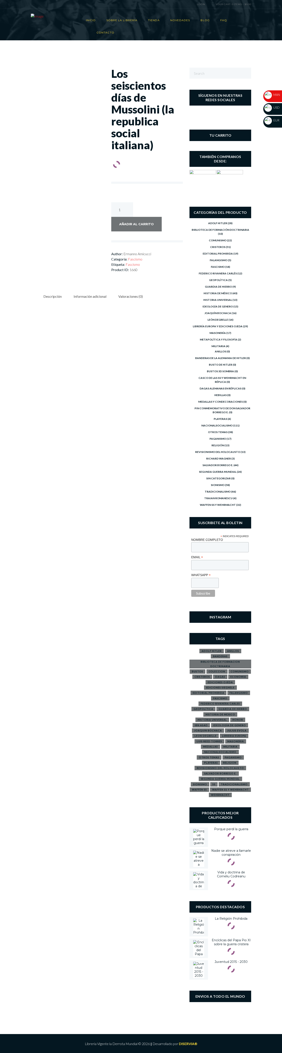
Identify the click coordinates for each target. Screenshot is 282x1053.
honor (237, 719)
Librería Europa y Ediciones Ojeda (218, 326)
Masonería (218, 333)
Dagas (220, 676)
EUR (276, 120)
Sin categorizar (218, 478)
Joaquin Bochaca (208, 730)
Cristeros (217, 247)
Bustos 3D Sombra (220, 371)
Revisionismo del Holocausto (217, 452)
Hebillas (220, 395)
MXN (276, 95)
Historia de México (218, 293)
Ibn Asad (201, 725)
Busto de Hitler (220, 364)
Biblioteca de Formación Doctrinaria (220, 229)
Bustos (197, 671)
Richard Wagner (218, 458)
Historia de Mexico (220, 714)
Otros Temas (218, 432)
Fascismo (135, 259)
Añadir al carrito (136, 224)
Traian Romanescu (218, 498)
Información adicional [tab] (90, 296)
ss (213, 784)
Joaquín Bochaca (217, 313)
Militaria (218, 346)
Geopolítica (218, 280)
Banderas (220, 656)
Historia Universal (217, 299)
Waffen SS (199, 789)
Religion (229, 762)
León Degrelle (218, 319)
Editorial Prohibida (218, 253)
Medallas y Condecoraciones (220, 401)
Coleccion (217, 671)
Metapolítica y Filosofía (218, 339)
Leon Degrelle (206, 735)
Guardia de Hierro (218, 286)
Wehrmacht (220, 794)
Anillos (220, 351)
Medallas (210, 746)
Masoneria (235, 741)
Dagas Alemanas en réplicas (220, 388)
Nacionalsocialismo (217, 425)
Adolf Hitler (217, 223)
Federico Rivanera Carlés (218, 273)
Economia (238, 676)
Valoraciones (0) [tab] (130, 296)
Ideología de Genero (217, 306)
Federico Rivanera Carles (220, 703)
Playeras (220, 418)
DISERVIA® (188, 1044)
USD (276, 107)
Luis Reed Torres (209, 741)
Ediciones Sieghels (220, 687)
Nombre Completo (207, 539)
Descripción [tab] (52, 296)
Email (197, 557)
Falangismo (218, 260)
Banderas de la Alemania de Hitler (220, 358)
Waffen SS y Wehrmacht (218, 504)
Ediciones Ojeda (220, 682)
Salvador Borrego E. (217, 465)
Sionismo (217, 485)
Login (201, 4)
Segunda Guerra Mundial (217, 471)
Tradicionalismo (218, 491)
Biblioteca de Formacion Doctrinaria (220, 664)
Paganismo (218, 438)
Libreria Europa (234, 735)
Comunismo (217, 240)
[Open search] (181, 4)
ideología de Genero (229, 725)
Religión (218, 445)
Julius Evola (237, 730)
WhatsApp (201, 575)
